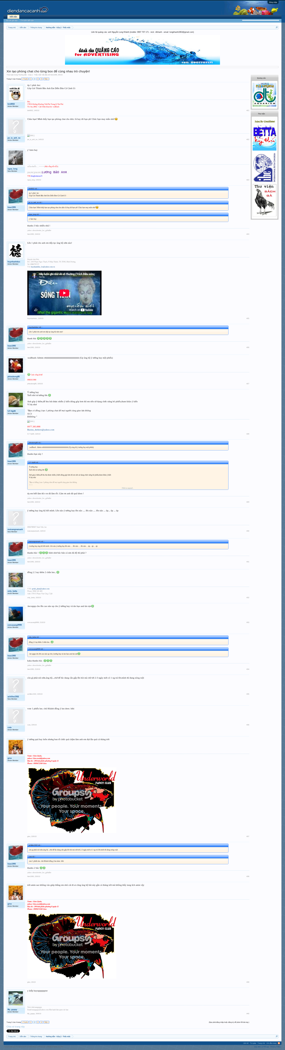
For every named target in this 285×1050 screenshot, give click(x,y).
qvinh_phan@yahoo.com (40, 589)
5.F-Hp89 (12, 411)
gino (10, 758)
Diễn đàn (13, 17)
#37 (248, 836)
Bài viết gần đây (12, 21)
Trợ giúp (253, 1043)
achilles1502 (13, 696)
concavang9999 (15, 625)
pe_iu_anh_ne (14, 138)
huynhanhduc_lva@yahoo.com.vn (43, 267)
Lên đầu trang (271, 1043)
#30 (248, 531)
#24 (248, 234)
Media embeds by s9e (55, 1047)
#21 (248, 110)
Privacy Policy (275, 1047)
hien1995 (54, 75)
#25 (248, 318)
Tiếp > (46, 79)
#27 (248, 384)
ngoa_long (12, 169)
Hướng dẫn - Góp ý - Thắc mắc (30, 75)
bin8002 (11, 104)
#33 (248, 622)
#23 (248, 180)
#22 (248, 139)
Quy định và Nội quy (261, 1047)
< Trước (25, 79)
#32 (248, 597)
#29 (248, 502)
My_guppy (12, 1009)
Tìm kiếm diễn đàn (27, 21)
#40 (248, 1013)
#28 (248, 434)
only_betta (12, 591)
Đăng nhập (273, 2)
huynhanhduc (14, 262)
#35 (248, 694)
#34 (248, 669)
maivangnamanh (15, 529)
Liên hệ (245, 1043)
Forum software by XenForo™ (25, 1047)
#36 (248, 725)
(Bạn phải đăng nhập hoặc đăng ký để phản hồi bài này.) (229, 1022)
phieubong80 (14, 376)
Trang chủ (261, 1043)
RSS (279, 1043)
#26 (248, 347)
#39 (248, 982)
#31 (248, 562)
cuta (9, 727)
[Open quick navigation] (277, 27)
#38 (248, 876)
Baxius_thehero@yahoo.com (40, 430)
